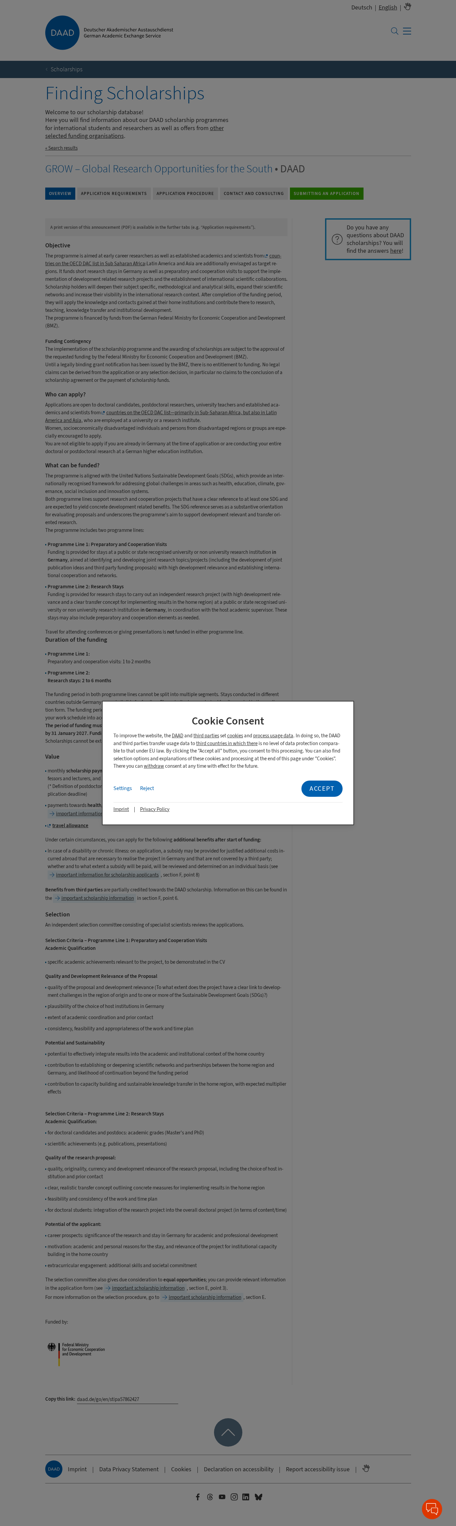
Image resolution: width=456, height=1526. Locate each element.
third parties (206, 736)
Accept (322, 788)
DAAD (177, 736)
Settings (122, 788)
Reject (147, 788)
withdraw (154, 766)
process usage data (273, 736)
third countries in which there (227, 743)
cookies (235, 736)
